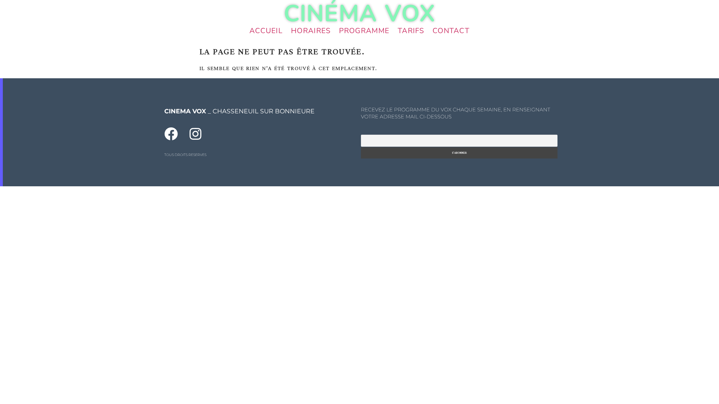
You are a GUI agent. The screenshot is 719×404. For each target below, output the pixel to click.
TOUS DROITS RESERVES (185, 155)
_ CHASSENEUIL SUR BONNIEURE (239, 111)
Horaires (311, 31)
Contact (451, 31)
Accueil (266, 31)
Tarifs (411, 31)
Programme (364, 31)
